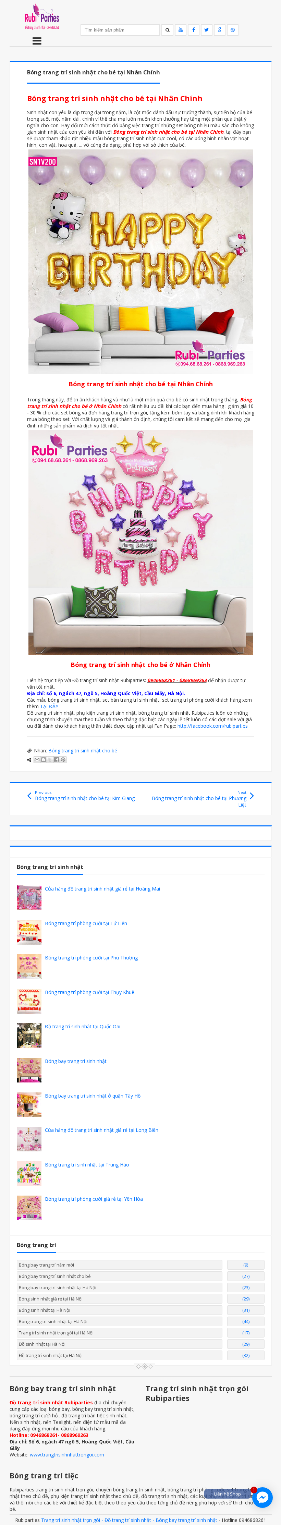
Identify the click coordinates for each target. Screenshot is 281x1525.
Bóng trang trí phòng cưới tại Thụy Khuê (89, 992)
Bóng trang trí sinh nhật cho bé (82, 750)
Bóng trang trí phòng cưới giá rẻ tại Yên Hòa (94, 1199)
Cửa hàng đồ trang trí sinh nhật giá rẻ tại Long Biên (101, 1130)
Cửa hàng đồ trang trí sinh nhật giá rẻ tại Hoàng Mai (102, 888)
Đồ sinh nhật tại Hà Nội (42, 1344)
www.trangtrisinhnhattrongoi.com (67, 1454)
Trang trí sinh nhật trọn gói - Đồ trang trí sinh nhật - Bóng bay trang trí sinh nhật (129, 1520)
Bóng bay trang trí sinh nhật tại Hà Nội (57, 1287)
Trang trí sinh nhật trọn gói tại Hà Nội (56, 1333)
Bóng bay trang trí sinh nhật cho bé (55, 1276)
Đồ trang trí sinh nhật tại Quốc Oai (82, 1026)
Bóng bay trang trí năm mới (46, 1265)
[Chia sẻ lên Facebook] (56, 759)
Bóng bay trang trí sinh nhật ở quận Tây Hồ (92, 1095)
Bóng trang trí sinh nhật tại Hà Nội (53, 1321)
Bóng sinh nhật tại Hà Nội (44, 1310)
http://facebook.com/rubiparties (213, 726)
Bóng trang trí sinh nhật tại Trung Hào (87, 1164)
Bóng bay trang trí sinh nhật (76, 1061)
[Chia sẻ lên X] (50, 759)
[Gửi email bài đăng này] (37, 759)
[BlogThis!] (43, 759)
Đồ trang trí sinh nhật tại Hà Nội (51, 1355)
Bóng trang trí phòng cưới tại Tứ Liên (86, 923)
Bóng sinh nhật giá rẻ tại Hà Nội (51, 1299)
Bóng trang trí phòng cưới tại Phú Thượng (91, 957)
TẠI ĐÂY (49, 706)
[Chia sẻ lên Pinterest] (63, 759)
